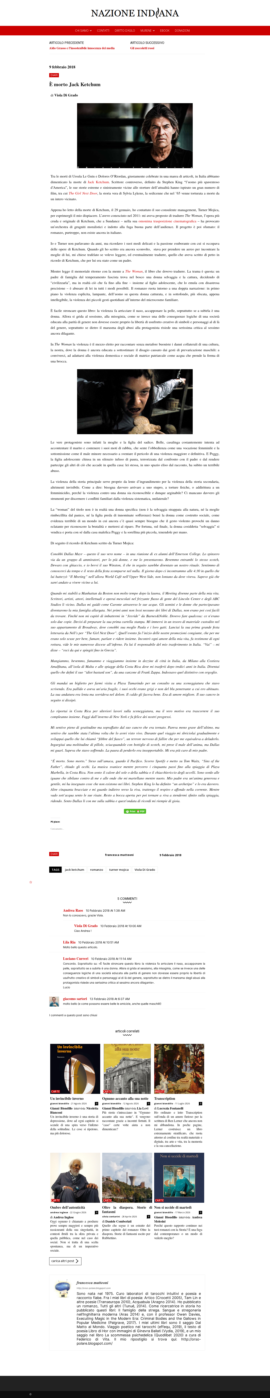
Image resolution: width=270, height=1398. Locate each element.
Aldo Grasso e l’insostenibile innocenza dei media (82, 48)
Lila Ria (69, 942)
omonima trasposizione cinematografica (167, 221)
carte (55, 1091)
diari (54, 75)
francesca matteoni (119, 855)
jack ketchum (74, 870)
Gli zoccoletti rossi (142, 48)
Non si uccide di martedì (173, 1207)
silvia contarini (111, 1216)
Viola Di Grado (145, 870)
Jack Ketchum (98, 181)
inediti (160, 1091)
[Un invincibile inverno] (75, 1069)
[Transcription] (179, 1069)
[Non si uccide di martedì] (179, 1178)
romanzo (96, 870)
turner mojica (119, 870)
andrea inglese (59, 1212)
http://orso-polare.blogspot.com (94, 1288)
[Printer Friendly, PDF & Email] (135, 813)
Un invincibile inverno (67, 1098)
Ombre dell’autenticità (67, 1207)
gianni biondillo (59, 1103)
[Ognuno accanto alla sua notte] (127, 1069)
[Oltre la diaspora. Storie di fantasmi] (127, 1178)
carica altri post (62, 1261)
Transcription (164, 1098)
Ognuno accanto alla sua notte (125, 1098)
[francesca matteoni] (63, 1312)
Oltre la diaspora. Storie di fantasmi (127, 1209)
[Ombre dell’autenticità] (75, 1178)
